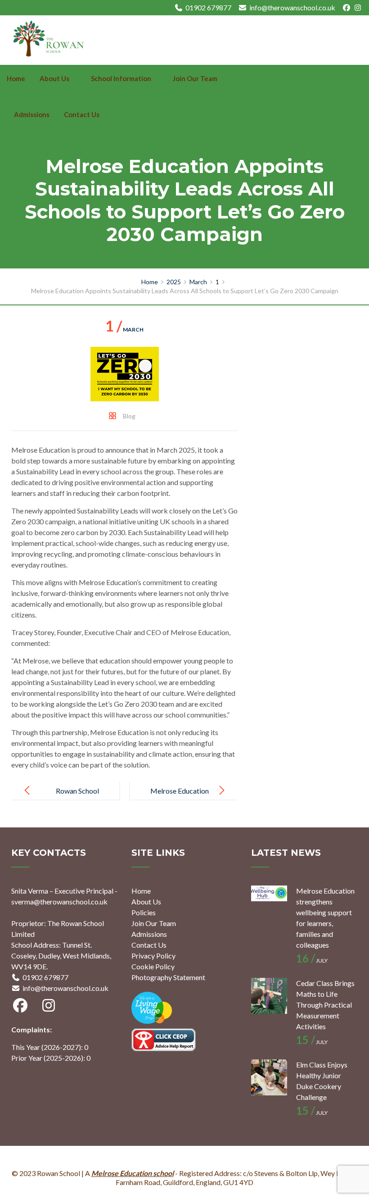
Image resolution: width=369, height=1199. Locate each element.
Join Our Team (195, 78)
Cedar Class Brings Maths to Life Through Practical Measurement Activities (325, 1005)
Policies (143, 912)
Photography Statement (168, 977)
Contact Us (81, 114)
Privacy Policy (153, 955)
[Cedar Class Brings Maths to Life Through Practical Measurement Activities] (269, 996)
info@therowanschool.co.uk (292, 7)
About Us (54, 78)
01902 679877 (208, 7)
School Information (121, 78)
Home (16, 78)
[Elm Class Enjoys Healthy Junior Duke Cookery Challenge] (269, 1077)
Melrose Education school (132, 1173)
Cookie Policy (153, 966)
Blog (129, 416)
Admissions (32, 114)
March (124, 329)
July (312, 960)
